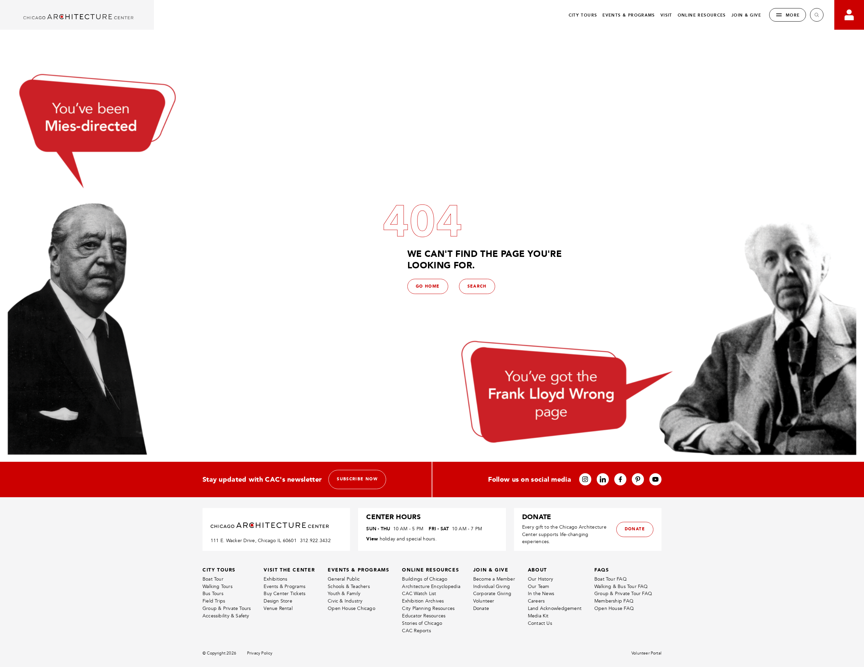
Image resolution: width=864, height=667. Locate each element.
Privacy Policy (260, 653)
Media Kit (538, 616)
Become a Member (494, 579)
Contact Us (540, 623)
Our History (540, 579)
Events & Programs (284, 586)
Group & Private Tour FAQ (623, 593)
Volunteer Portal (646, 653)
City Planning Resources (428, 608)
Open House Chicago (351, 608)
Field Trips (213, 601)
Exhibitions (275, 579)
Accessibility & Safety (225, 616)
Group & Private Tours (226, 608)
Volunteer (483, 601)
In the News (541, 593)
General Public (344, 579)
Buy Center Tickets (284, 593)
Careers (536, 601)
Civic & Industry (345, 601)
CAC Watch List (419, 593)
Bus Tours (212, 593)
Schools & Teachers (349, 586)
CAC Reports (416, 631)
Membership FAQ (613, 601)
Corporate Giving (492, 593)
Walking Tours (217, 586)
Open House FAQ (614, 608)
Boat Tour (212, 579)
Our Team (538, 586)
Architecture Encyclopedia (431, 586)
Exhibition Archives (423, 601)
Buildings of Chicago (424, 579)
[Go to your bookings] (849, 15)
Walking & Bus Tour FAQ (621, 586)
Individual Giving (491, 586)
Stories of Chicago (422, 623)
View (372, 539)
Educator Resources (424, 616)
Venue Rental (278, 608)
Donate (481, 608)
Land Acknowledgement (555, 608)
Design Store (278, 601)
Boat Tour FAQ (610, 579)
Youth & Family (344, 593)
